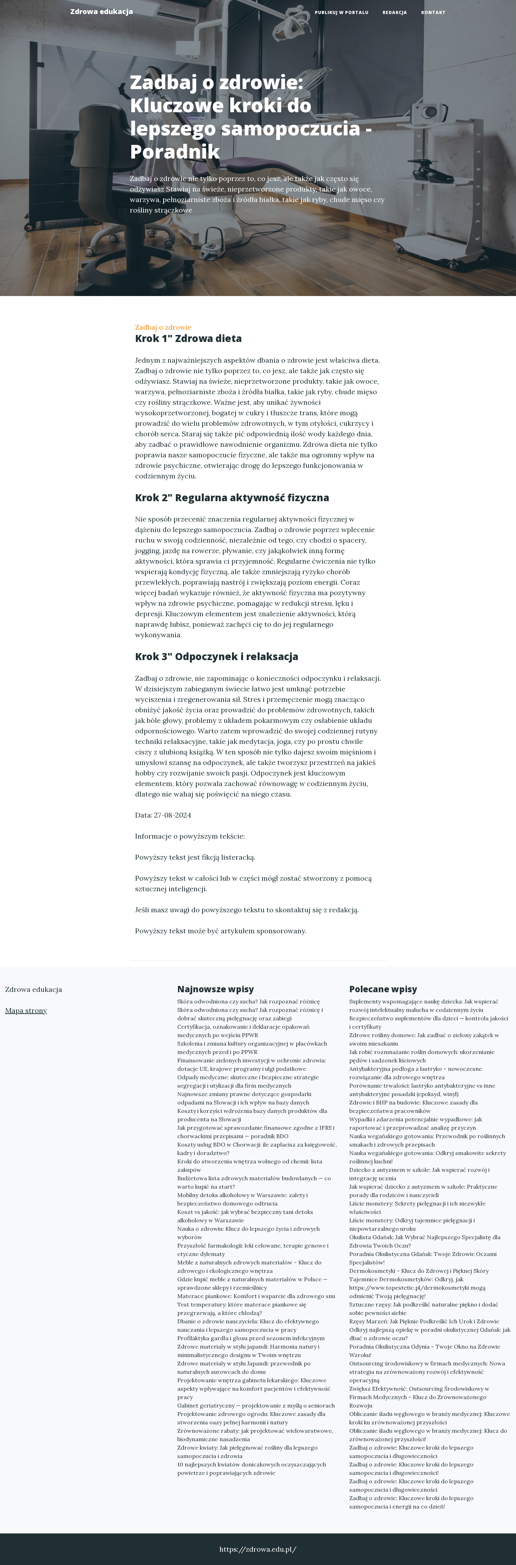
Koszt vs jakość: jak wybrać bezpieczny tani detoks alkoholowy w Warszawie (245, 1216)
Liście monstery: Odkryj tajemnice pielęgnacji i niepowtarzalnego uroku (412, 1224)
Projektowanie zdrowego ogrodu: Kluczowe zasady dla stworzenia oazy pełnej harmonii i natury (251, 1418)
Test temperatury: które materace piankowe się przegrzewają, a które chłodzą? (241, 1308)
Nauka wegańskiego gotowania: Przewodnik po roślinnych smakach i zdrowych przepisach (427, 1140)
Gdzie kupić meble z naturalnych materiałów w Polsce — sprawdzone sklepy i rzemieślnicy (252, 1283)
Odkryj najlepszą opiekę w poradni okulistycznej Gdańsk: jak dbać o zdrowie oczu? (429, 1334)
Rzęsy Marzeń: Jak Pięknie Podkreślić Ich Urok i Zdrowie (424, 1321)
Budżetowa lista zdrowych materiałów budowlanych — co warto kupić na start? (254, 1182)
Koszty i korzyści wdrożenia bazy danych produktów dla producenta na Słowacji (252, 1115)
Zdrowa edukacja (101, 11)
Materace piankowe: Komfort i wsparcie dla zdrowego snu (256, 1295)
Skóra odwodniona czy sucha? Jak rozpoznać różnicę (248, 1001)
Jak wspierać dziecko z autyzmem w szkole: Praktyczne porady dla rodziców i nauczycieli (423, 1190)
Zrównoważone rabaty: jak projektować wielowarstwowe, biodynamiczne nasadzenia (255, 1435)
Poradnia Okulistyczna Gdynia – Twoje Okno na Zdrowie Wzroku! (424, 1350)
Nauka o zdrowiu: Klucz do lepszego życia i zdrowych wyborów (248, 1233)
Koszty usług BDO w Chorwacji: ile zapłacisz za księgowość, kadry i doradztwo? (257, 1148)
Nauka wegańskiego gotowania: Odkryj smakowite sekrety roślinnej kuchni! (427, 1157)
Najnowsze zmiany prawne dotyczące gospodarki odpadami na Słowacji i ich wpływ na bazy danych (244, 1098)
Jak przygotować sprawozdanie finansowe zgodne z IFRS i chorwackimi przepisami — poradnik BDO (256, 1132)
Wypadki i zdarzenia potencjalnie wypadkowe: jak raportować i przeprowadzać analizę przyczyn (415, 1123)
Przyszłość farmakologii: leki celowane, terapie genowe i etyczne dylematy (253, 1249)
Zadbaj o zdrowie (163, 327)
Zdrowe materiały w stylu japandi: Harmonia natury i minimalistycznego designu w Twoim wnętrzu (248, 1350)
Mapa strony (26, 1010)
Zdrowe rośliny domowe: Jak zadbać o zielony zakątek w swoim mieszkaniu (424, 1039)
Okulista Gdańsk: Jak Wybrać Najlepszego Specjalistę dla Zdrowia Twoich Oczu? (425, 1241)
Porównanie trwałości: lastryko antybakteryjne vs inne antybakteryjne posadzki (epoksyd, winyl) (422, 1089)
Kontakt (433, 12)
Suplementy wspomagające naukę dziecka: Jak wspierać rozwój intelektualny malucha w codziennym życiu (423, 1005)
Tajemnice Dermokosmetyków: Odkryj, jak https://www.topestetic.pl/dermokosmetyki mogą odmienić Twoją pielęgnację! (417, 1287)
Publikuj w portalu (342, 12)
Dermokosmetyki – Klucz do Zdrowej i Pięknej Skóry (419, 1270)
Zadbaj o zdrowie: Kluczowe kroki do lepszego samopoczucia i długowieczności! (411, 1468)
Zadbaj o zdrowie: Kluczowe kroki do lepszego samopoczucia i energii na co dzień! (411, 1502)
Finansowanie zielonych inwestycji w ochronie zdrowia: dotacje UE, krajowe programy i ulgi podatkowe (251, 1064)
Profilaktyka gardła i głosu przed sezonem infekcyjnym (251, 1338)
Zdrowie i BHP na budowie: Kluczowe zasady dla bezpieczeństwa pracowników (413, 1106)
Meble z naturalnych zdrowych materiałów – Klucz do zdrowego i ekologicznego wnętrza (249, 1266)
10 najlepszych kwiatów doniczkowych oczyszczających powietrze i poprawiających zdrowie (251, 1468)
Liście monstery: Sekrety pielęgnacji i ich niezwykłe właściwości (417, 1207)
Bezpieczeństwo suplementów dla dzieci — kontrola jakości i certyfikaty (428, 1022)
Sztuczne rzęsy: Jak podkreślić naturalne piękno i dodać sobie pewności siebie (423, 1308)
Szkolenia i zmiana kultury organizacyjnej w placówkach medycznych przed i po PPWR (252, 1047)
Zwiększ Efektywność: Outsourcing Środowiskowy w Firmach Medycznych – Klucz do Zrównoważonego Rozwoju (419, 1397)
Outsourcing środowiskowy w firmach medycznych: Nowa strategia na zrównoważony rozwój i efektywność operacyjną (427, 1372)
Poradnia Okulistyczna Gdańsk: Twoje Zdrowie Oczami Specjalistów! (423, 1258)
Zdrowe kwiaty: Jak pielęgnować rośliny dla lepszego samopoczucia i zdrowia (247, 1451)
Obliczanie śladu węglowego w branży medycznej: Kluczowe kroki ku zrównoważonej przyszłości (429, 1418)
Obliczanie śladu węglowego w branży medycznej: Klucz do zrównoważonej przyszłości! (428, 1435)
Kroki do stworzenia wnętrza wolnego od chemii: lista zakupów (249, 1165)
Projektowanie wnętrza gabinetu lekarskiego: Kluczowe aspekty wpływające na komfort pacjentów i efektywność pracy (254, 1389)
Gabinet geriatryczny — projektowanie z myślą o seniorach (256, 1405)
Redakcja (395, 12)
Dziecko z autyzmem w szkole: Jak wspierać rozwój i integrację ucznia (419, 1174)
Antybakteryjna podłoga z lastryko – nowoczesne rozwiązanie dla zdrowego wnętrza (415, 1073)
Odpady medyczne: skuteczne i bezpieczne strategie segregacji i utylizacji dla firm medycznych (248, 1081)
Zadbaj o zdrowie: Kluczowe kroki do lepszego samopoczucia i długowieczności (411, 1451)
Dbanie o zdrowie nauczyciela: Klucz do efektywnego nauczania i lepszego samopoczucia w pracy (248, 1325)
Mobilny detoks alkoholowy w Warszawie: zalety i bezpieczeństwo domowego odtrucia (242, 1199)
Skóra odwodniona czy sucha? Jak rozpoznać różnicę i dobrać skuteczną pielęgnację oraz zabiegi (250, 1014)
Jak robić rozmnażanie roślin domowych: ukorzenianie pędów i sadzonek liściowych (422, 1056)
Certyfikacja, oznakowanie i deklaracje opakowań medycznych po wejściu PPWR (243, 1031)
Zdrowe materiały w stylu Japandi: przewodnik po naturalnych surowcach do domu (244, 1367)
